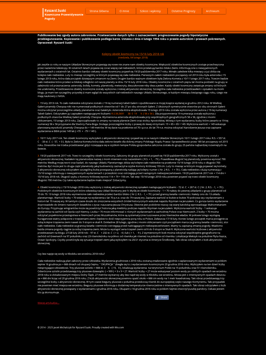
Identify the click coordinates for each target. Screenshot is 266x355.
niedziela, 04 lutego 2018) (133, 57)
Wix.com (119, 327)
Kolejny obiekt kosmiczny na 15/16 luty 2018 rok (133, 54)
